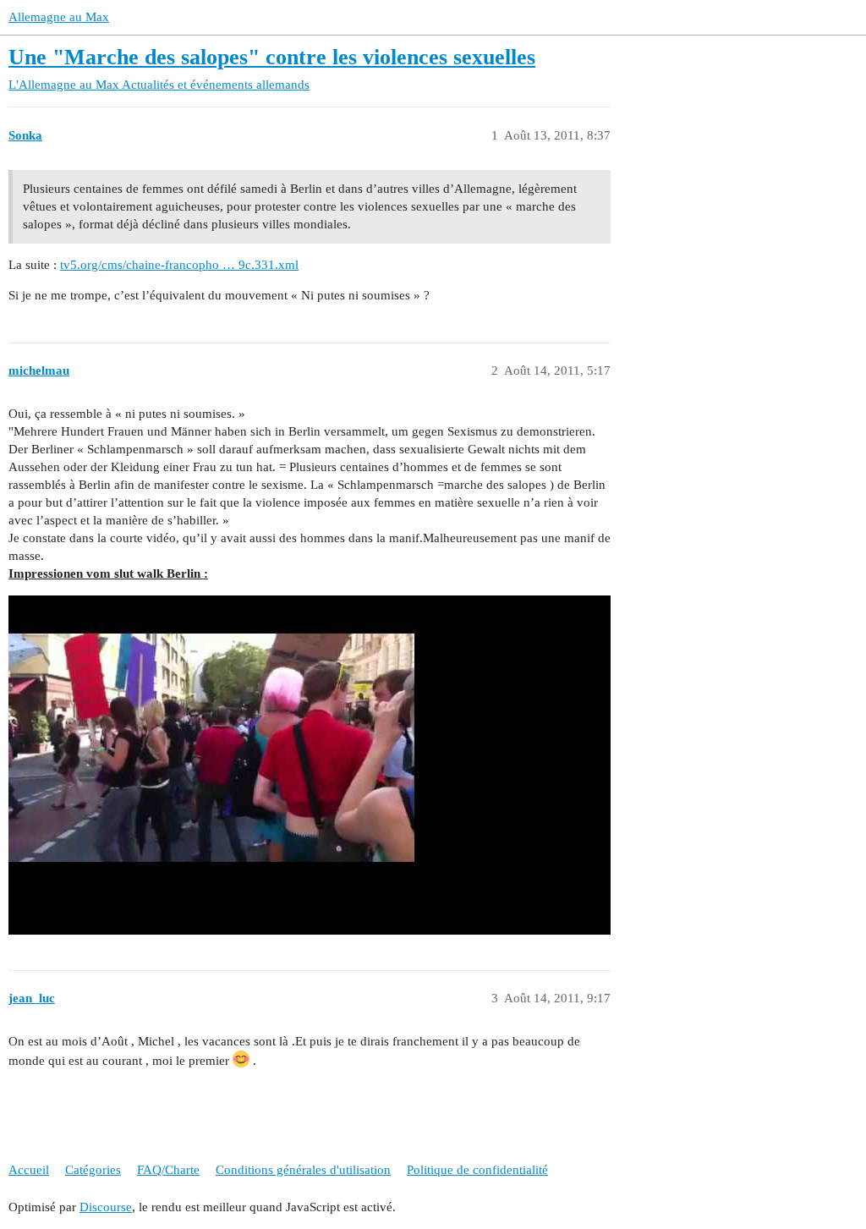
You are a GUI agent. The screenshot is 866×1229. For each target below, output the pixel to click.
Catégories (93, 1170)
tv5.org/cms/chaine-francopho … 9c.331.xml (179, 265)
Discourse (105, 1207)
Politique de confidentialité (477, 1170)
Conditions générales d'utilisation (303, 1170)
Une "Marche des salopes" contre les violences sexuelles (271, 57)
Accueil (28, 1170)
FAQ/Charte (168, 1170)
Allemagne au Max (58, 17)
